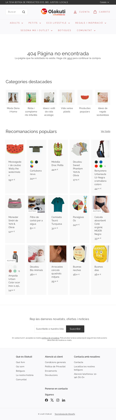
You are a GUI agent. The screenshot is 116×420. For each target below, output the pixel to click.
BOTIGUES (64, 30)
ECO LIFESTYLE (57, 23)
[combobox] (17, 12)
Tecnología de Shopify (65, 414)
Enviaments (51, 371)
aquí (69, 58)
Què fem (20, 362)
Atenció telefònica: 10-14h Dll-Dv (85, 376)
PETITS (34, 23)
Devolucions (51, 375)
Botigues (20, 371)
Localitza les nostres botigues (84, 368)
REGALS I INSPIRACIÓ (89, 23)
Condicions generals (55, 362)
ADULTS (15, 23)
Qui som (20, 366)
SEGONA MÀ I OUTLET (35, 30)
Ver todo (105, 131)
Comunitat (21, 379)
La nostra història (25, 375)
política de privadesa (50, 338)
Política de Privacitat (55, 366)
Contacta (78, 362)
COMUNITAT (85, 30)
